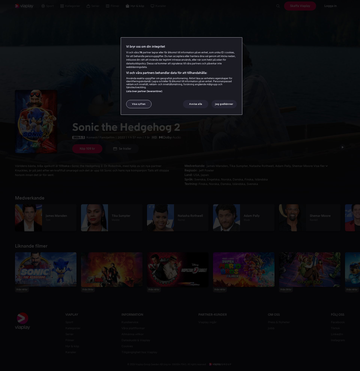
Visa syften (139, 104)
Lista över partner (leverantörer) (144, 91)
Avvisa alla (195, 104)
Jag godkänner (224, 104)
